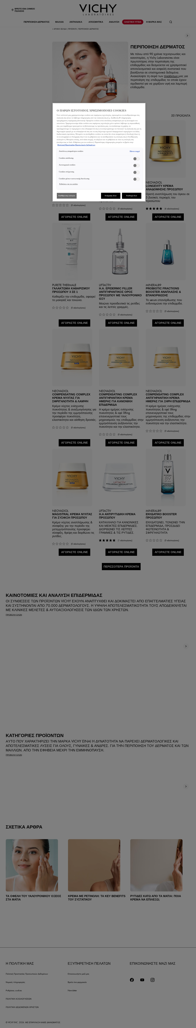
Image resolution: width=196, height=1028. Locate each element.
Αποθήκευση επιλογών (66, 195)
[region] (99, 152)
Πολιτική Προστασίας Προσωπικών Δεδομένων (76, 145)
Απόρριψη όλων (111, 195)
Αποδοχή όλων (131, 195)
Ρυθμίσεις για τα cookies (68, 184)
